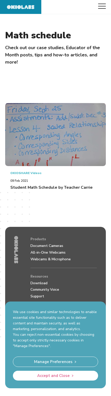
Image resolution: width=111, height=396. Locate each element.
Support (37, 296)
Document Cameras (46, 245)
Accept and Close (53, 375)
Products (38, 239)
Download (38, 283)
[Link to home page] (20, 7)
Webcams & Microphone (50, 259)
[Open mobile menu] (102, 6)
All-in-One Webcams (48, 252)
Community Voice (44, 289)
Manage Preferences (53, 361)
